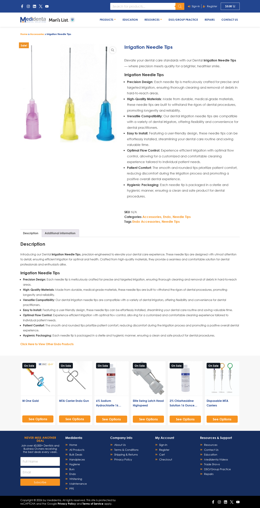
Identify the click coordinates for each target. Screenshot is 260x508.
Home (24, 34)
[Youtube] (47, 6)
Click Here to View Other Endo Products (47, 344)
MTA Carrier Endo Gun (74, 400)
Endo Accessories (146, 221)
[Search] (179, 6)
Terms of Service (92, 503)
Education (130, 19)
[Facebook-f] (22, 6)
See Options (38, 419)
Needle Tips (182, 217)
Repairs (210, 19)
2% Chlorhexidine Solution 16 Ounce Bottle (182, 405)
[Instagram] (28, 6)
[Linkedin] (34, 6)
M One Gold (30, 400)
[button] (112, 50)
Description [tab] (30, 233)
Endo (167, 217)
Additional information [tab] (60, 233)
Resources (152, 19)
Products (107, 19)
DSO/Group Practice (183, 19)
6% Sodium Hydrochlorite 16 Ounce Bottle (107, 405)
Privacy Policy (67, 503)
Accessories (37, 34)
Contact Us (229, 19)
